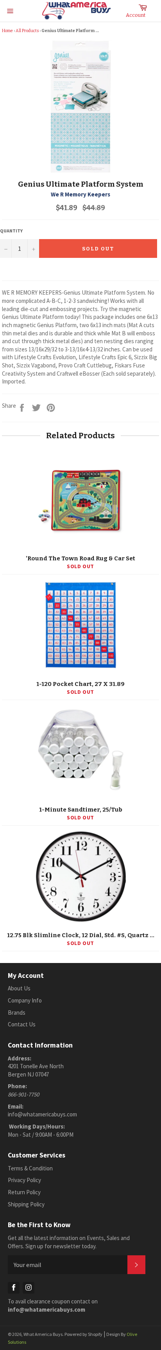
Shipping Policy (26, 1204)
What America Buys (43, 1334)
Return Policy (24, 1192)
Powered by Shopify (83, 1334)
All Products (27, 30)
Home (7, 30)
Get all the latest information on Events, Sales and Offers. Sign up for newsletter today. (69, 1242)
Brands (16, 1012)
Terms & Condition (30, 1168)
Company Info (25, 1000)
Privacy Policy (24, 1180)
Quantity (11, 231)
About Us (19, 988)
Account (135, 15)
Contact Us (22, 1024)
